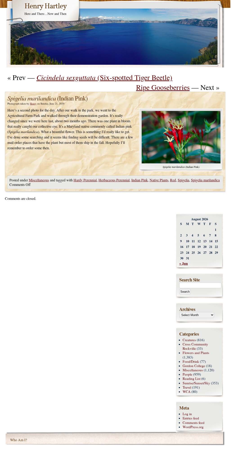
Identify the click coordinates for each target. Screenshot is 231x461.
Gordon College (194, 365)
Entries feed (191, 418)
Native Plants (159, 180)
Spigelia (183, 180)
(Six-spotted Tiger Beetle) (104, 77)
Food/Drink (191, 361)
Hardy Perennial (85, 180)
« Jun (183, 263)
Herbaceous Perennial (114, 180)
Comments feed (193, 422)
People (187, 374)
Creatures (189, 340)
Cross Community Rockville (195, 346)
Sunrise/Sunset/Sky (196, 383)
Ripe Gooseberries (163, 87)
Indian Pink (139, 180)
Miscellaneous (39, 180)
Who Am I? (18, 439)
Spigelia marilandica (205, 180)
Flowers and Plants (196, 352)
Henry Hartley (46, 6)
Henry (33, 103)
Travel (187, 387)
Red (173, 180)
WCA (187, 391)
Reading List (191, 378)
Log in (187, 414)
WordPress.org (193, 427)
